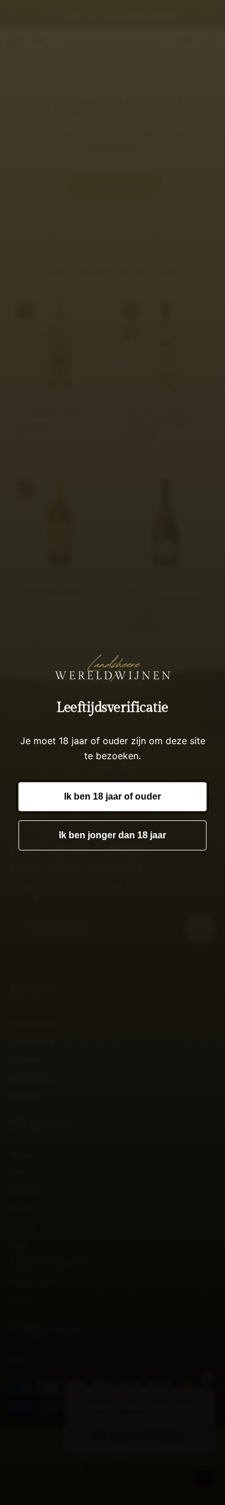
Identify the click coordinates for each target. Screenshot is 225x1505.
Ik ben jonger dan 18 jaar (112, 835)
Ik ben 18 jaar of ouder (112, 796)
